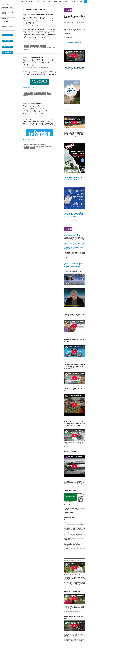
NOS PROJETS (38, 1)
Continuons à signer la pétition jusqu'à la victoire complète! (74, 178)
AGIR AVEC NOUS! (73, 1)
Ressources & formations (7, 26)
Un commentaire (41, 25)
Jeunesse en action (6, 18)
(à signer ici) (43, 36)
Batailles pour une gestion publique (31, 14)
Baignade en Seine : (70, 263)
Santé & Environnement (7, 4)
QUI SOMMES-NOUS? (30, 1)
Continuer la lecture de (29, 41)
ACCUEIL (23, 1)
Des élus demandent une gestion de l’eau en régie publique (38, 62)
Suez (48, 47)
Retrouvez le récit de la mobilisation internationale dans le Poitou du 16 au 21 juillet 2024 (74, 214)
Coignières (32, 92)
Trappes (53, 47)
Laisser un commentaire (44, 67)
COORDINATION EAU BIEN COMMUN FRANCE (61, 1)
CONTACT (81, 1)
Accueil (3, 29)
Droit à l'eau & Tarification (46, 14)
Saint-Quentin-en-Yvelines (40, 47)
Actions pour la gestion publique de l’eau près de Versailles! (38, 20)
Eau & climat (4, 23)
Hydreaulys (46, 92)
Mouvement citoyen (6, 16)
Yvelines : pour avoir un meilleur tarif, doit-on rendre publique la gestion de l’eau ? (37, 110)
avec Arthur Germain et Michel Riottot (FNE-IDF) (74, 265)
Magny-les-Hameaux (28, 47)
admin (34, 25)
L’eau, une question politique (72, 235)
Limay (44, 144)
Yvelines (26, 49)
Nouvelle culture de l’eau (7, 7)
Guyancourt (39, 92)
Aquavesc (26, 92)
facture (32, 144)
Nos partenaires (46, 1)
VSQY (24, 15)
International (5, 21)
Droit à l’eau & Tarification (7, 9)
